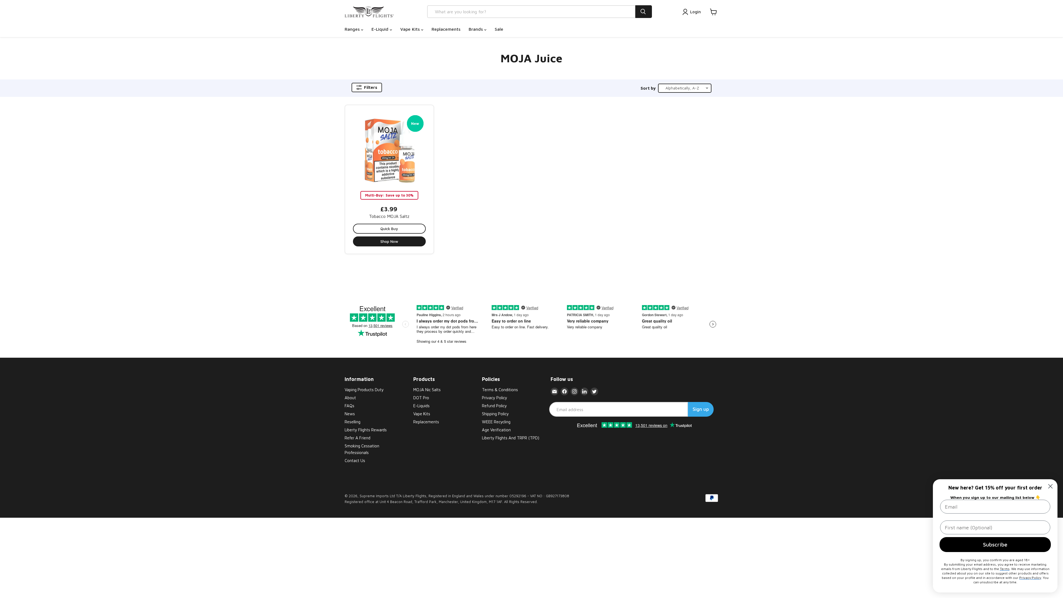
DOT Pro (421, 397)
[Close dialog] (1050, 486)
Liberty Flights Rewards (366, 429)
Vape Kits (410, 29)
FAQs (349, 405)
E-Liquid (380, 29)
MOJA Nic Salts (427, 389)
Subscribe (995, 544)
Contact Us (355, 460)
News (350, 413)
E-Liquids (421, 405)
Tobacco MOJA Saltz (389, 216)
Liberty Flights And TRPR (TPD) (510, 437)
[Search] (643, 11)
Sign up (701, 409)
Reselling (352, 421)
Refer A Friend (357, 437)
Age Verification (496, 429)
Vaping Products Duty (364, 389)
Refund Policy (494, 405)
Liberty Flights (414, 496)
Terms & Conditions (500, 389)
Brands (476, 29)
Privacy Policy (494, 397)
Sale (499, 29)
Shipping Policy (495, 413)
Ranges (353, 29)
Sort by (648, 88)
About (350, 397)
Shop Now (389, 241)
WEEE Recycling (496, 421)
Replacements (446, 29)
